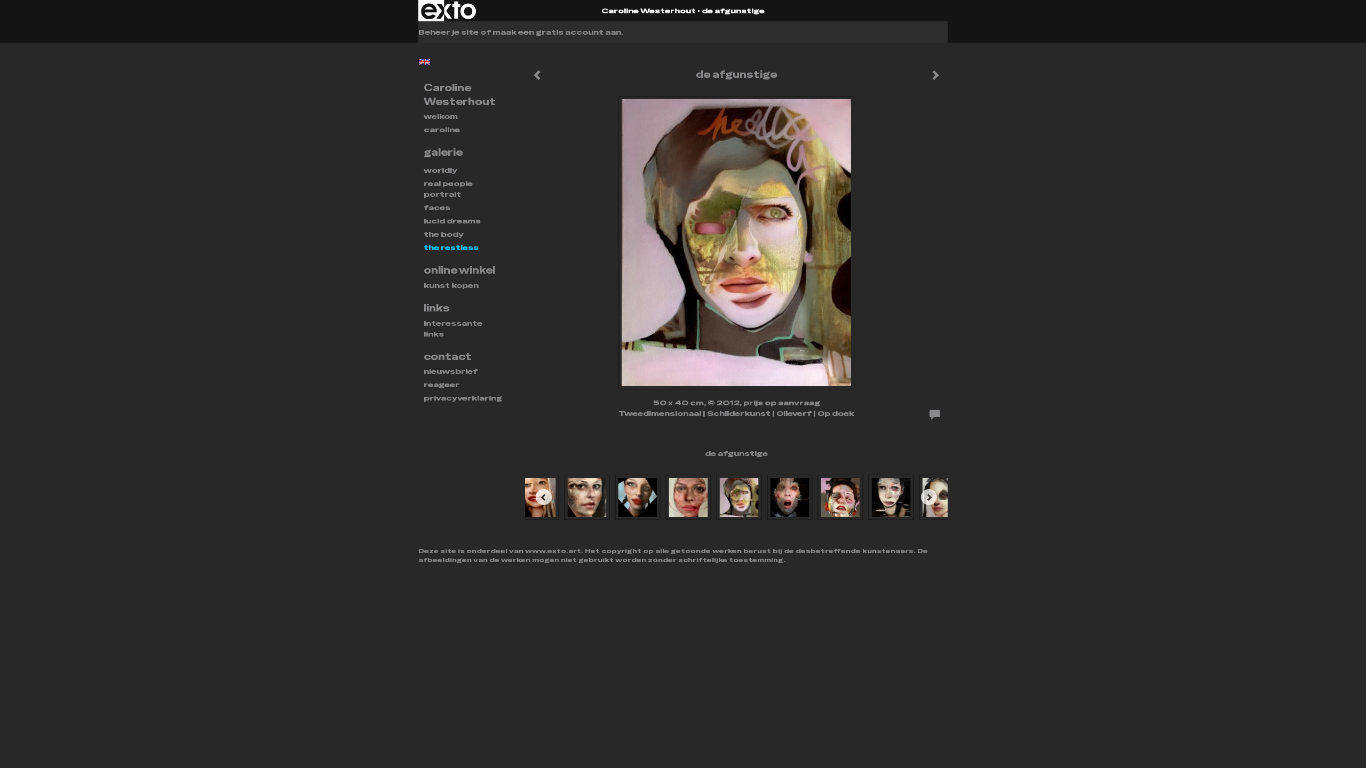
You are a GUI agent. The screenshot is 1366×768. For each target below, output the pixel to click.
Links (437, 308)
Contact (448, 356)
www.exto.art (553, 551)
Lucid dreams (452, 221)
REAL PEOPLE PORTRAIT (448, 189)
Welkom (441, 116)
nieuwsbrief (451, 371)
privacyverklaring (463, 398)
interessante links (453, 328)
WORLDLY (440, 170)
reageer (441, 384)
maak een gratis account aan (557, 32)
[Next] (929, 497)
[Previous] (544, 497)
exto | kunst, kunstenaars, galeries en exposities (448, 10)
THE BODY (444, 234)
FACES (437, 207)
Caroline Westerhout (648, 10)
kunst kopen (451, 285)
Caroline (442, 129)
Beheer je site (448, 32)
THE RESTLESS (451, 247)
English (424, 62)
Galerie (443, 152)
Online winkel (459, 270)
